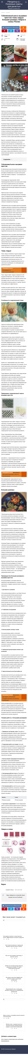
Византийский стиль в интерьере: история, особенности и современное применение (14, 990)
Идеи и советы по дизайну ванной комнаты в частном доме (14, 1016)
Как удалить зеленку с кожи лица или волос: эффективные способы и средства (13, 937)
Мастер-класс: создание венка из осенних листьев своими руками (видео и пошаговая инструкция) (14, 1025)
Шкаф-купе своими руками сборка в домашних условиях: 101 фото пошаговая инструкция (14, 967)
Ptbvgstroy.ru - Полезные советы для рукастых (14, 4)
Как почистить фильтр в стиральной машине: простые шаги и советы (14, 945)
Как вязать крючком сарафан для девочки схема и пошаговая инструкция (14, 979)
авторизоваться (5, 1041)
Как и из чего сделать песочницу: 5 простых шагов (14, 956)
